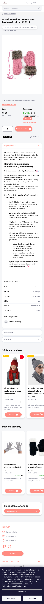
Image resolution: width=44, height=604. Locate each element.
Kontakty (12, 553)
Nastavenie (22, 592)
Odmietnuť (11, 598)
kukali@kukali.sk (11, 532)
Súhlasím (32, 598)
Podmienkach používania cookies (14, 586)
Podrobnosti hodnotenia (29, 27)
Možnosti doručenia (30, 122)
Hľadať (39, 8)
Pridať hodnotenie (12, 511)
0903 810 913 (11, 536)
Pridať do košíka (21, 129)
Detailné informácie (9, 105)
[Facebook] (4, 546)
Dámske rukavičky (15, 322)
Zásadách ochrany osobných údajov (15, 584)
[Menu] (41, 2)
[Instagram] (9, 546)
